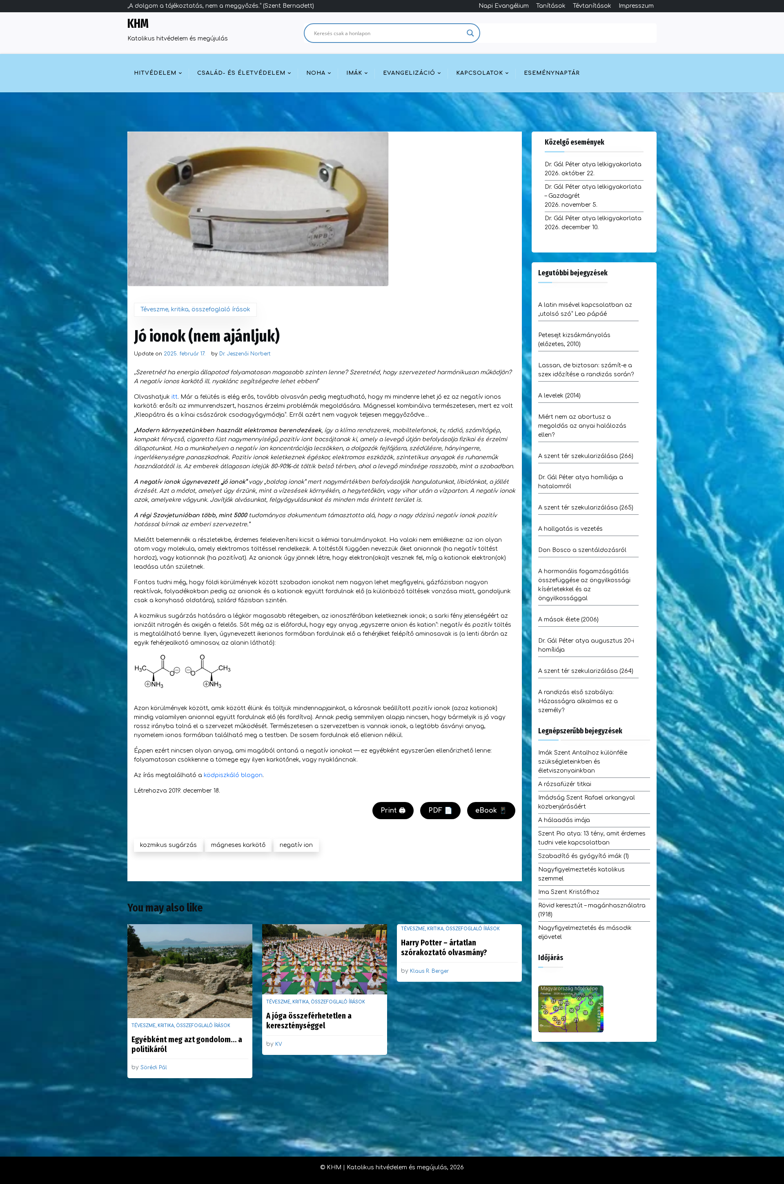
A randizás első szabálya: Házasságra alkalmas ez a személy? (578, 701)
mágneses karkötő (238, 845)
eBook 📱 (491, 810)
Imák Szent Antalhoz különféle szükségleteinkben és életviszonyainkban (582, 762)
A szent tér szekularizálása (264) (585, 671)
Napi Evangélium (504, 6)
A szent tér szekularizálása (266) (585, 456)
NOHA (315, 73)
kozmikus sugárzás (168, 845)
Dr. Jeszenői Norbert (244, 353)
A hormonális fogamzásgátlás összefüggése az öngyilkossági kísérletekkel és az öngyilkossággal (584, 584)
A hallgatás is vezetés (570, 529)
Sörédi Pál (153, 1067)
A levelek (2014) (559, 396)
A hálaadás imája (564, 820)
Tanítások (551, 6)
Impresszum (636, 6)
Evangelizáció (409, 73)
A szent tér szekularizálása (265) (585, 508)
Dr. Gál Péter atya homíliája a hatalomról (580, 481)
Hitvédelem (155, 73)
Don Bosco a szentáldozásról (582, 550)
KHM (138, 23)
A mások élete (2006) (568, 620)
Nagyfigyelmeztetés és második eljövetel (585, 932)
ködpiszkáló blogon (233, 775)
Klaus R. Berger (429, 971)
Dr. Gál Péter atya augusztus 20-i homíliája (586, 645)
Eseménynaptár (552, 73)
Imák (354, 73)
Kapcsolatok (479, 73)
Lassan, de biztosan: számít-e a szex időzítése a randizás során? (586, 370)
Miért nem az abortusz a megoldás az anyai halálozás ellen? (582, 426)
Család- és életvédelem (241, 73)
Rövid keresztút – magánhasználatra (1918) (592, 910)
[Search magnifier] (470, 33)
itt (175, 397)
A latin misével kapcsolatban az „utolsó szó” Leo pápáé (585, 309)
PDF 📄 (440, 810)
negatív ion (296, 845)
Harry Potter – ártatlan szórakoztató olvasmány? (444, 947)
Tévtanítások (592, 6)
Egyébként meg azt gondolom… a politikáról (186, 1044)
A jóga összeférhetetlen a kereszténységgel (309, 1020)
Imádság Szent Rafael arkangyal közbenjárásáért (586, 802)
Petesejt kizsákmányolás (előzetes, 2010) (574, 339)
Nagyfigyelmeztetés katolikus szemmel (581, 874)
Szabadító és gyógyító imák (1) (583, 856)
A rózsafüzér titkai (564, 784)
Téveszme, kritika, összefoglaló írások (195, 309)
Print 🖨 (393, 810)
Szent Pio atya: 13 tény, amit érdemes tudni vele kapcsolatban (592, 838)
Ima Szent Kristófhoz (568, 892)
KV (278, 1044)
